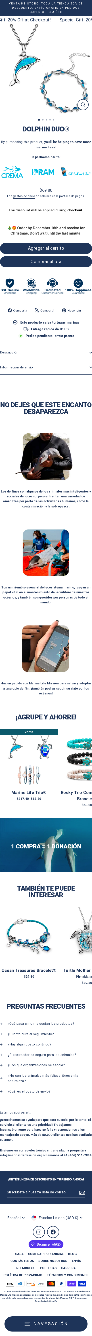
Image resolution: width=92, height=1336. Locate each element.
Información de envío (16, 367)
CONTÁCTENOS (22, 1261)
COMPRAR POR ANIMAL (46, 1254)
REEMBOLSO (26, 1268)
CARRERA (68, 1268)
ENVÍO (77, 1261)
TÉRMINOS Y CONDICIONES (67, 1275)
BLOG (72, 1254)
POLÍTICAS (48, 1268)
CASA (19, 1254)
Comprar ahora (46, 261)
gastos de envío (24, 196)
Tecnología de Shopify (46, 1301)
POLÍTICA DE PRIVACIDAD (23, 1275)
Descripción (9, 352)
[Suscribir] (81, 1192)
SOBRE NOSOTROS (52, 1261)
